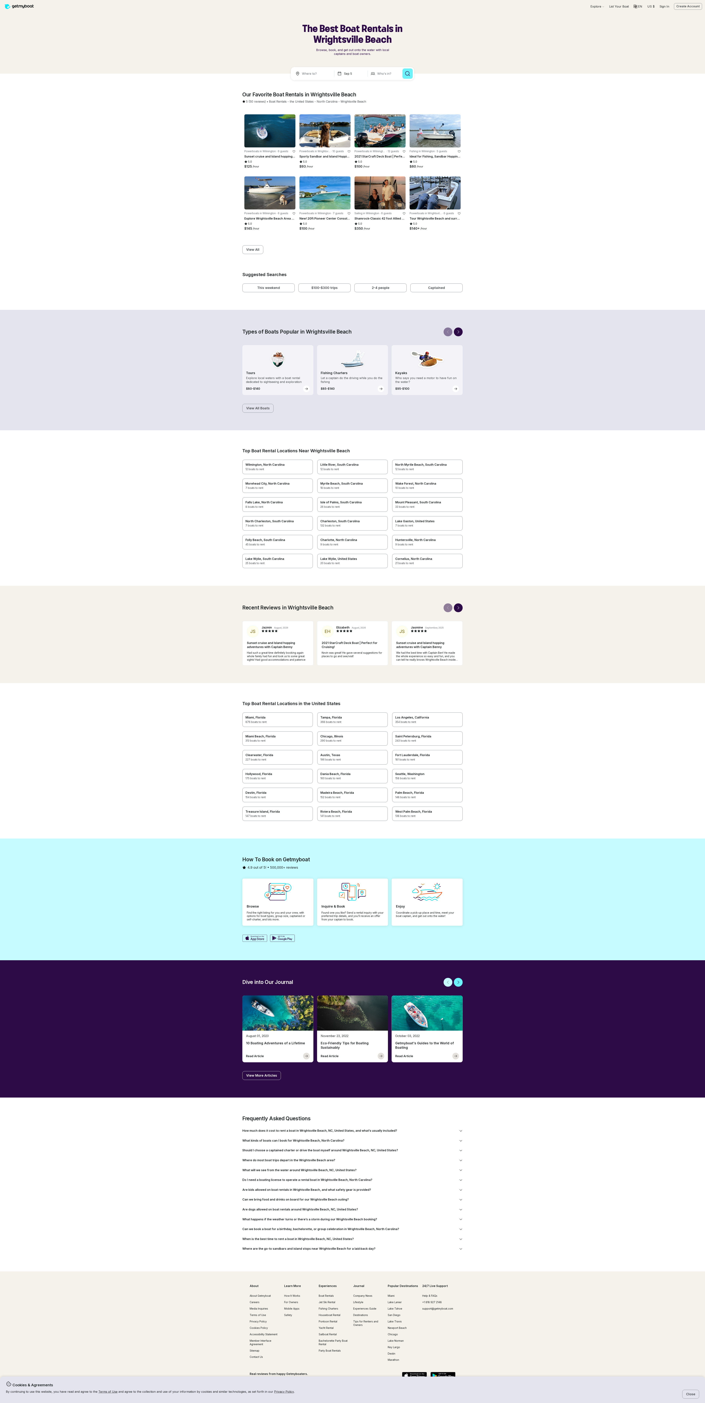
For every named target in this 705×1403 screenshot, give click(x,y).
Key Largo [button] (394, 1347)
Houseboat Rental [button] (329, 1315)
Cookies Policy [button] (259, 1327)
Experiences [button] (328, 1286)
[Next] (458, 331)
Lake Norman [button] (396, 1340)
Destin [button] (391, 1353)
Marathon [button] (393, 1359)
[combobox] (313, 74)
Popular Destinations (403, 1286)
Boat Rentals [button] (326, 1295)
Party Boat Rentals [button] (330, 1350)
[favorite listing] (293, 151)
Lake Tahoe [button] (395, 1308)
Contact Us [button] (256, 1356)
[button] (619, 6)
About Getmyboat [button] (260, 1295)
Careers (254, 1302)
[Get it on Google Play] (282, 939)
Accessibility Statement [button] (263, 1334)
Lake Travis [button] (395, 1321)
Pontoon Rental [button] (328, 1321)
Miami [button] (391, 1295)
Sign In (664, 6)
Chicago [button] (393, 1334)
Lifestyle (358, 1302)
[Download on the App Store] (254, 939)
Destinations (360, 1315)
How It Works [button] (292, 1295)
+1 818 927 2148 (432, 1302)
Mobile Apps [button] (291, 1308)
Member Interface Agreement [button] (260, 1342)
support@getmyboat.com (437, 1308)
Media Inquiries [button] (259, 1308)
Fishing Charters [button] (328, 1308)
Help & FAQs (429, 1295)
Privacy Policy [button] (284, 1391)
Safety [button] (288, 1315)
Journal (358, 1286)
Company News (362, 1295)
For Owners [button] (291, 1302)
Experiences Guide (364, 1308)
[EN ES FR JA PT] (638, 6)
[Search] (407, 73)
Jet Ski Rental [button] (327, 1302)
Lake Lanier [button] (395, 1302)
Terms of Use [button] (108, 1391)
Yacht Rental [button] (326, 1327)
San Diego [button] (394, 1315)
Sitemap (254, 1350)
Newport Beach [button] (397, 1327)
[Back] (448, 331)
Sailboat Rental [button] (328, 1334)
